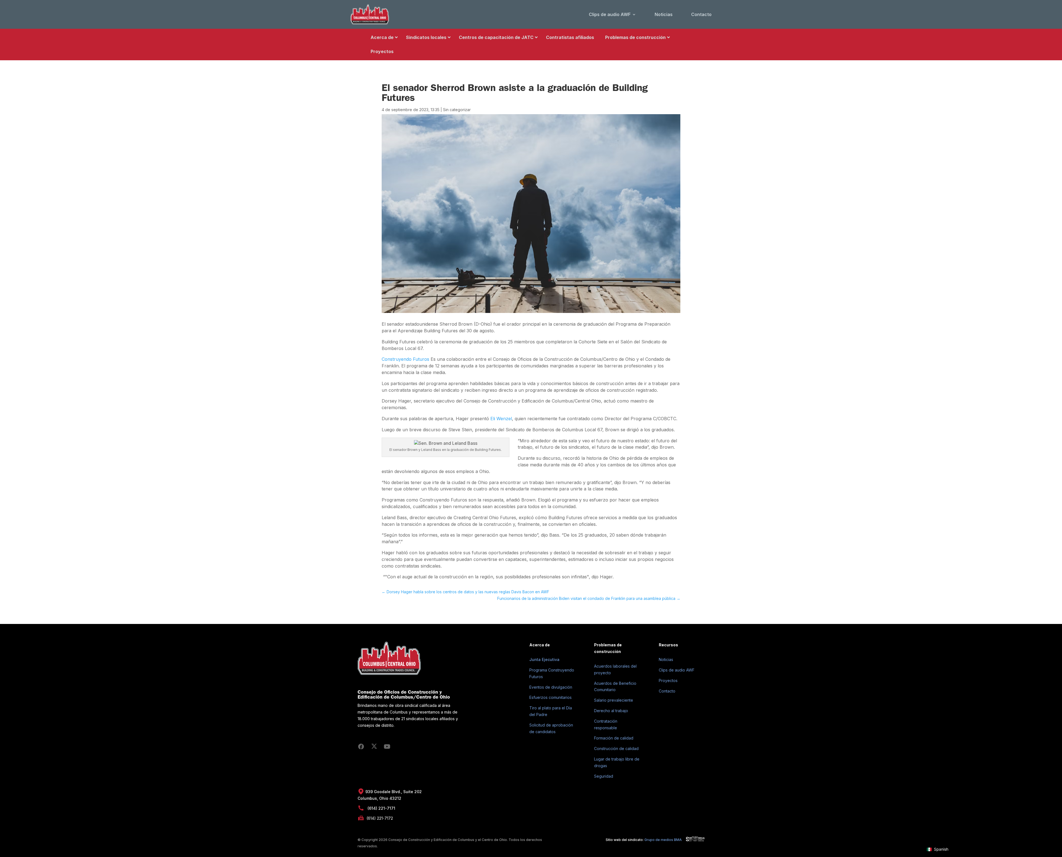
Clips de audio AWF (610, 14)
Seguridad (603, 776)
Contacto (701, 14)
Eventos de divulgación (550, 687)
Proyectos (668, 680)
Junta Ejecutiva (544, 659)
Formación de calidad (613, 738)
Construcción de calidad (616, 748)
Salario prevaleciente (613, 700)
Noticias (664, 14)
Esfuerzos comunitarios (550, 697)
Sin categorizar (457, 109)
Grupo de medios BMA (663, 840)
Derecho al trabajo (611, 710)
